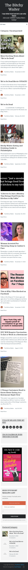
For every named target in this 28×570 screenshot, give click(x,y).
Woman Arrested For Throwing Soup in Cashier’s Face (13, 246)
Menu (3, 24)
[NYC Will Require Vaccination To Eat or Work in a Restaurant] (14, 323)
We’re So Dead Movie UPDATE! (14, 81)
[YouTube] (17, 427)
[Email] (20, 427)
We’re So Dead (7, 104)
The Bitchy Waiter (14, 7)
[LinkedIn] (10, 427)
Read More (4, 75)
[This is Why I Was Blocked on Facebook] (14, 279)
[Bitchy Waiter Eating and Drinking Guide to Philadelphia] (14, 133)
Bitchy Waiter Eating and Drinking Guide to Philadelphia (12, 148)
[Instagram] (7, 427)
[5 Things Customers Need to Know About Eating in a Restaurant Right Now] (14, 372)
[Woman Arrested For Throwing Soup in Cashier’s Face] (14, 231)
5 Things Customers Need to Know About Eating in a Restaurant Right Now (13, 392)
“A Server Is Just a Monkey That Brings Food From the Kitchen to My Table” (12, 196)
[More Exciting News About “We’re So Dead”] (14, 44)
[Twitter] (14, 427)
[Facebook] (3, 427)
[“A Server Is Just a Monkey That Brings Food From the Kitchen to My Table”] (14, 181)
